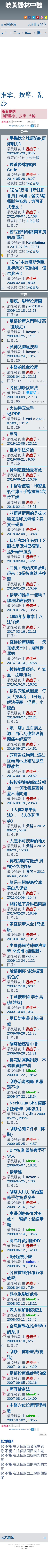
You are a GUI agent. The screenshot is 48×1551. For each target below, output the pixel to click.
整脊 (14, 434)
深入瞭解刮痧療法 (26, 1310)
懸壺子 (31, 149)
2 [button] (35, 126)
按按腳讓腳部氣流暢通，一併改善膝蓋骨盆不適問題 (26, 788)
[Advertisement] (24, 62)
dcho (30, 956)
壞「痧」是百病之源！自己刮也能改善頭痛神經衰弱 (25, 733)
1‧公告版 (32, 158)
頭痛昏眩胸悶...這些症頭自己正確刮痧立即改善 (26, 761)
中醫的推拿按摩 (24, 367)
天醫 (29, 826)
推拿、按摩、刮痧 (22, 99)
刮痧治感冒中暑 (24, 1044)
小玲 (29, 1114)
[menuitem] (10, 24)
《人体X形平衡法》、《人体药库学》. (23, 815)
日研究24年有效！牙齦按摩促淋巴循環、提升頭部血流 (27, 546)
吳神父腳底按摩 (24, 346)
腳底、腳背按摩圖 (26, 301)
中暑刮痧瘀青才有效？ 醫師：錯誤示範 (25, 1219)
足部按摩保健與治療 (28, 1373)
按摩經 (16, 1171)
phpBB (17, 1544)
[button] (38, 125)
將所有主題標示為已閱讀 (16, 126)
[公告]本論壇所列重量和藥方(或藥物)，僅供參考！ (26, 268)
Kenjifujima (35, 242)
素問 (29, 871)
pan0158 (33, 306)
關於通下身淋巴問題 (28, 904)
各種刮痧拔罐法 (24, 387)
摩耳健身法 (20, 1389)
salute (31, 1262)
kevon (31, 332)
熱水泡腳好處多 (24, 1294)
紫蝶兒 (31, 393)
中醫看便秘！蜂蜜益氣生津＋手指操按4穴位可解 (26, 492)
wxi (29, 419)
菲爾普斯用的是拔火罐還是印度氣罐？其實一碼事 (26, 519)
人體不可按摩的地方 (28, 840)
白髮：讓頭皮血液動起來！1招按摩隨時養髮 (26, 573)
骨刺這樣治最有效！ (28, 470)
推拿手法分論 (22, 450)
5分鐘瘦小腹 (21, 1256)
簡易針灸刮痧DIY (25, 1240)
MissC (31, 1071)
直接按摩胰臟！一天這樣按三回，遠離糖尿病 (26, 648)
